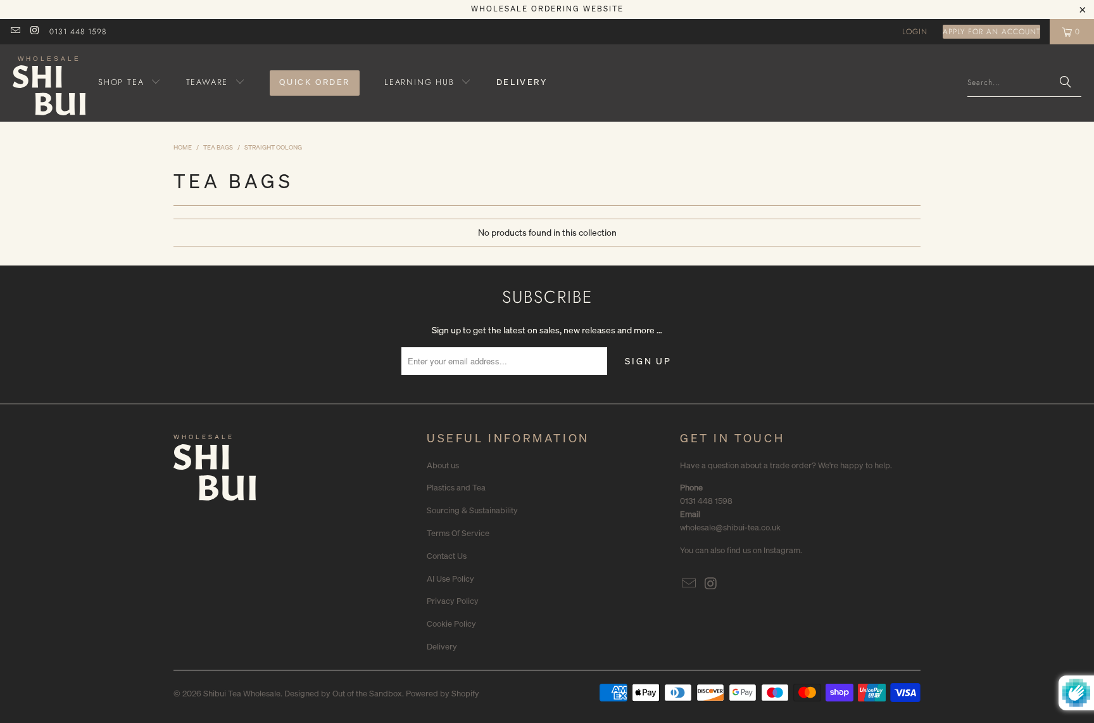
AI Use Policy (450, 578)
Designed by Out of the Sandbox (343, 693)
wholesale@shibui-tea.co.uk (730, 527)
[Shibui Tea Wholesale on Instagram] (33, 31)
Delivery (442, 646)
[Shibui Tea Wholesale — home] (214, 475)
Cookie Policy (451, 623)
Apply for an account (991, 31)
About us (443, 465)
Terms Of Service (458, 533)
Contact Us (447, 556)
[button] (129, 83)
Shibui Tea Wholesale (241, 693)
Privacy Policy (453, 601)
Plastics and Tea (456, 487)
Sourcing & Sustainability (472, 510)
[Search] (1065, 83)
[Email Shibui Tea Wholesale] (14, 31)
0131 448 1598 (77, 31)
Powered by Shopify (442, 693)
